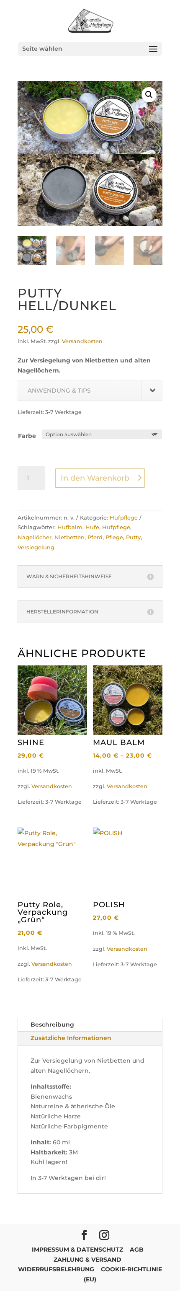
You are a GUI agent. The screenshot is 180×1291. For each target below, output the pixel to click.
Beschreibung (52, 1024)
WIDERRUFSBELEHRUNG (56, 1269)
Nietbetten (69, 537)
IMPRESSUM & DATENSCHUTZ (77, 1249)
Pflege (114, 537)
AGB (137, 1249)
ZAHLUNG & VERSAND (87, 1259)
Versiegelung (36, 547)
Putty (133, 537)
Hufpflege (124, 517)
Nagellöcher (34, 537)
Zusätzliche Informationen (71, 1038)
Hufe (92, 527)
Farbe (27, 436)
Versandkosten (82, 341)
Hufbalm (69, 527)
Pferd (95, 537)
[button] (149, 94)
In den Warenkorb (95, 478)
